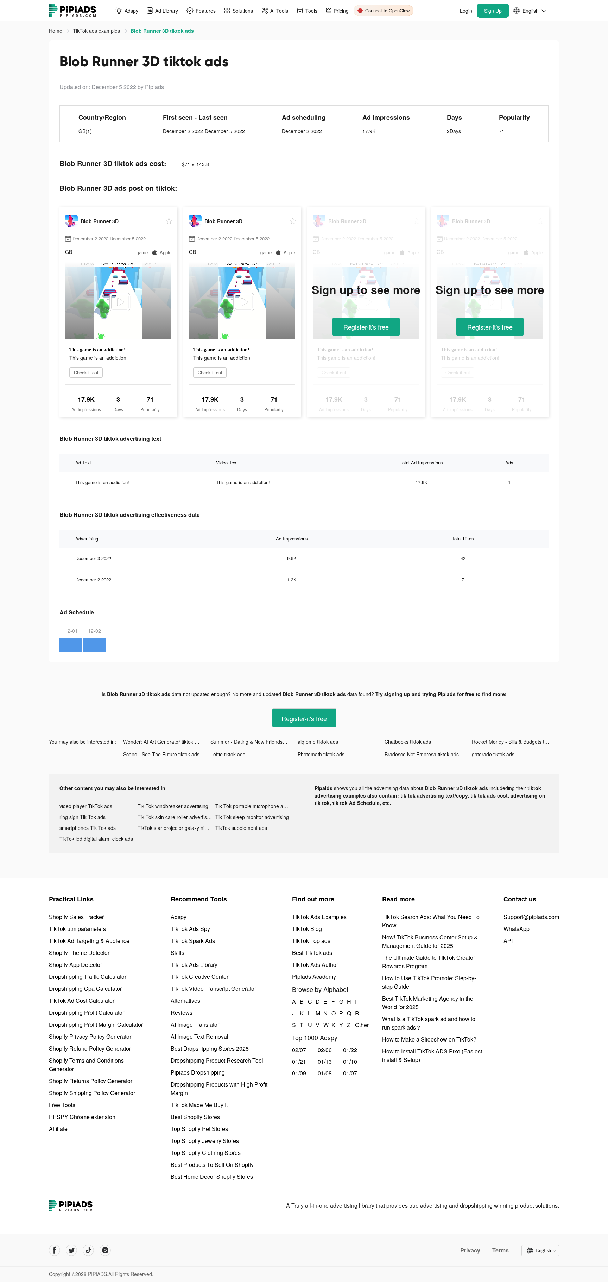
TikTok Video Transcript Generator (213, 988)
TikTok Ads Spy (190, 929)
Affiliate (58, 1129)
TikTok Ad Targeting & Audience (89, 941)
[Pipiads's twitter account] (71, 1250)
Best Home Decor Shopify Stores (212, 1176)
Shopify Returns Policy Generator (90, 1081)
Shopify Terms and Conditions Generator (86, 1064)
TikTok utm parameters (77, 929)
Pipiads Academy (314, 977)
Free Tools (62, 1105)
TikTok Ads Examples (319, 917)
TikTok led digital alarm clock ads (96, 838)
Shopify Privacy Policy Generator (90, 1036)
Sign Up (493, 10)
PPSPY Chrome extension (82, 1117)
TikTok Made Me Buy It (199, 1105)
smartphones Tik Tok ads (87, 827)
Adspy (178, 917)
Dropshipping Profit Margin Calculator (96, 1024)
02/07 (299, 1050)
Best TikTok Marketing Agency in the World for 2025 (427, 1002)
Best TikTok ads (312, 953)
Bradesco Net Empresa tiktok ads (422, 754)
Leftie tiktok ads (227, 754)
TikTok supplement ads (241, 827)
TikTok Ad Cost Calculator (81, 1000)
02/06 (325, 1050)
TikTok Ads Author (315, 965)
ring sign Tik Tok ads (82, 816)
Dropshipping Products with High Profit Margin (219, 1088)
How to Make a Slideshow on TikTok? (429, 1039)
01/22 (350, 1050)
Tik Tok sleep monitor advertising (252, 816)
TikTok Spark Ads (193, 941)
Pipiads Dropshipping (198, 1072)
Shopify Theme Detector (79, 953)
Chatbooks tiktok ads (408, 741)
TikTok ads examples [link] (97, 30)
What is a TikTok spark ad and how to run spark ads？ (428, 1023)
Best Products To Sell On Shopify (212, 1165)
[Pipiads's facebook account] (54, 1250)
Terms (500, 1250)
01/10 (350, 1061)
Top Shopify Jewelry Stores (205, 1141)
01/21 (299, 1061)
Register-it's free (366, 326)
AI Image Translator (195, 1024)
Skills (177, 953)
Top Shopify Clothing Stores (206, 1153)
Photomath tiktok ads (321, 754)
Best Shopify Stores (195, 1117)
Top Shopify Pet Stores (199, 1129)
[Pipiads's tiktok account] (88, 1250)
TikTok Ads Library (194, 965)
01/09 (299, 1073)
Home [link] (56, 30)
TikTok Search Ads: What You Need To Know (431, 921)
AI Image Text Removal (199, 1036)
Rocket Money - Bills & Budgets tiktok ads (515, 741)
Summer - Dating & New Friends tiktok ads (254, 741)
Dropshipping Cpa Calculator (85, 988)
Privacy (470, 1250)
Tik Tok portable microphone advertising (254, 805)
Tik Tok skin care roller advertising (176, 816)
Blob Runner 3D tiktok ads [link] (162, 30)
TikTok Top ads (311, 941)
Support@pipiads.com (531, 917)
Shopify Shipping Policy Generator (92, 1093)
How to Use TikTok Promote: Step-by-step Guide (429, 982)
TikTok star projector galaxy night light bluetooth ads (177, 827)
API (508, 941)
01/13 (325, 1061)
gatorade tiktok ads (493, 754)
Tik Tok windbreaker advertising (173, 805)
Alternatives (185, 1000)
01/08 (325, 1073)
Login (466, 10)
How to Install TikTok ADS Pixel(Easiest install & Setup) (432, 1055)
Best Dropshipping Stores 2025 (210, 1048)
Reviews (181, 1012)
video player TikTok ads (85, 805)
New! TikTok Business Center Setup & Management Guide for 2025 (430, 941)
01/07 (350, 1073)
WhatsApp (517, 929)
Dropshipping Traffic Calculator (87, 977)
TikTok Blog (307, 929)
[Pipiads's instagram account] (105, 1250)
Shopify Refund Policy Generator (90, 1048)
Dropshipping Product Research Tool (217, 1060)
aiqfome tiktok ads (318, 741)
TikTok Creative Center (199, 977)
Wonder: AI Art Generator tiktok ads (163, 741)
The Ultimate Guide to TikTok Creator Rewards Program (428, 961)
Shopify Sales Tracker (76, 917)
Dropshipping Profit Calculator (86, 1012)
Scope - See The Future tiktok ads (161, 754)
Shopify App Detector (75, 965)
